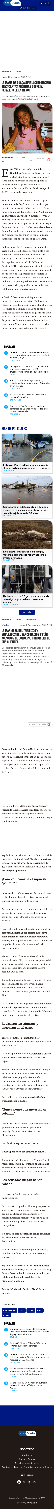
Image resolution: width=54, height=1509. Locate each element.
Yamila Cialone (10, 200)
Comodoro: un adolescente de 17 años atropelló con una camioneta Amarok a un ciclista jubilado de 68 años (25, 510)
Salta (30, 1310)
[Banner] (27, 746)
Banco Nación (9, 1310)
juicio (21, 1310)
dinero (6, 1315)
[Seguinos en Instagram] (29, 1481)
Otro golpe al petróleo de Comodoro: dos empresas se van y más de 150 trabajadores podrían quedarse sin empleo (30, 369)
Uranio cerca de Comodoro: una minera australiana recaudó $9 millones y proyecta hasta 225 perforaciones (28, 1371)
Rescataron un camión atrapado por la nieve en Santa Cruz (28, 396)
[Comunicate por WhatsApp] (34, 1481)
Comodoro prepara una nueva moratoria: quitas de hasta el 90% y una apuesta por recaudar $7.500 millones (29, 1357)
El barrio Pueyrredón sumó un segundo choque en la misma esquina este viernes (26, 466)
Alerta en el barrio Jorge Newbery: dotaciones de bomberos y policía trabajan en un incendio (30, 383)
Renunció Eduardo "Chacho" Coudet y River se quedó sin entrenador (28, 1344)
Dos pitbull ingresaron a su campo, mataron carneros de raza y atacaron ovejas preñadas (24, 555)
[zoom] (27, 128)
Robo (39, 1310)
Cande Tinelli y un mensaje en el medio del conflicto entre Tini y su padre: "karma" (28, 1385)
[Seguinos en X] (24, 1481)
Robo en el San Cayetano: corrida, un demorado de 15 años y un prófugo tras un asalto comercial (29, 409)
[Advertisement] (27, 40)
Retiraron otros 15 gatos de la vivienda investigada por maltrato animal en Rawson (26, 599)
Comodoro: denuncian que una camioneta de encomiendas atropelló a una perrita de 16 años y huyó (30, 355)
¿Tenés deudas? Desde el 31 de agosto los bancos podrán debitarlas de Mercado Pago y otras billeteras (29, 1332)
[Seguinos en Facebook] (18, 1481)
